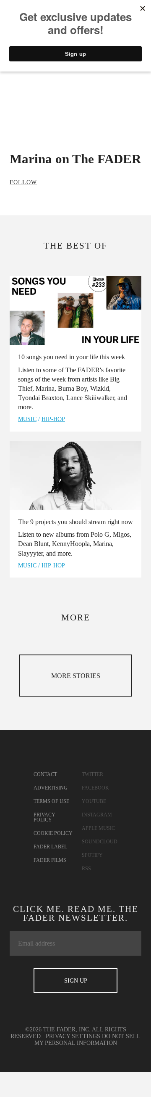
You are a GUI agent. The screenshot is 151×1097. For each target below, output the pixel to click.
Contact (45, 774)
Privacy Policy (44, 817)
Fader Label (50, 847)
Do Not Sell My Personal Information (87, 1039)
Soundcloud (99, 842)
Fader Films (50, 860)
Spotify (92, 855)
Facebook (95, 788)
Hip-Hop (53, 419)
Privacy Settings (73, 1036)
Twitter (92, 774)
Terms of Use (51, 801)
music (27, 419)
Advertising (51, 788)
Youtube (94, 801)
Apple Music (98, 828)
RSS (86, 869)
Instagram (97, 815)
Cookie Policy (53, 833)
